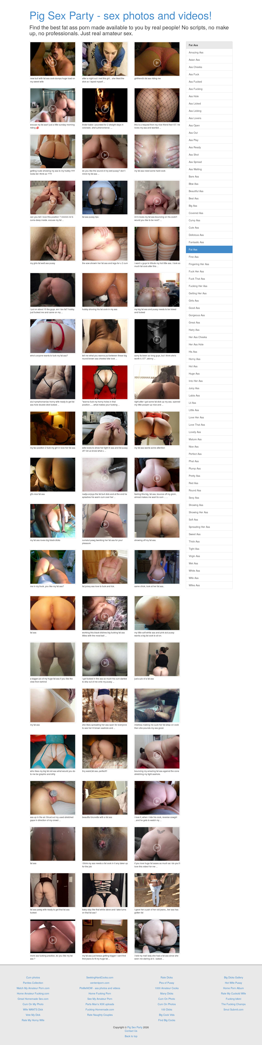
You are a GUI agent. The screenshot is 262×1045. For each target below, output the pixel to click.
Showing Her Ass (198, 512)
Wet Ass (193, 563)
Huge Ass (194, 373)
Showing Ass (196, 505)
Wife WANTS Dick (33, 1009)
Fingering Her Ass (199, 264)
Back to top (131, 1036)
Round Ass (195, 490)
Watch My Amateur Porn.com (33, 988)
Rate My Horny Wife (33, 1020)
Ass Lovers (195, 118)
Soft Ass (193, 519)
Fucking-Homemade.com (100, 1009)
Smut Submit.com (233, 1009)
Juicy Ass (194, 388)
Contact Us (131, 1031)
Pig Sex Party (134, 1027)
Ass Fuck (194, 74)
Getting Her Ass (198, 293)
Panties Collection (33, 982)
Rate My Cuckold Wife (233, 993)
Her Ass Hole (196, 344)
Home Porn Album (233, 988)
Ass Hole (194, 96)
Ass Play (193, 140)
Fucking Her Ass (198, 286)
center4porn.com (99, 982)
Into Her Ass (196, 381)
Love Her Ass (196, 417)
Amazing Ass (196, 52)
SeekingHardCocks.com (99, 977)
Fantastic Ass (196, 242)
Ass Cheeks (195, 67)
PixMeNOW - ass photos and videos (99, 988)
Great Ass (194, 322)
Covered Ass (196, 213)
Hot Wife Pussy (233, 982)
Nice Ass (194, 446)
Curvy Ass (194, 220)
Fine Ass (194, 256)
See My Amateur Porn (99, 998)
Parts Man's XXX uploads (100, 1004)
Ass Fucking (195, 89)
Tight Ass (194, 548)
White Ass (194, 570)
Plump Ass (195, 468)
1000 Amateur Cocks (167, 988)
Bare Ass (194, 176)
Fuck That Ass (197, 278)
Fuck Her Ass (196, 271)
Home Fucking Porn (100, 993)
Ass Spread (195, 162)
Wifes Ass (194, 585)
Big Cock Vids (166, 1015)
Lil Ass (192, 402)
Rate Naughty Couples (100, 1015)
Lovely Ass (195, 432)
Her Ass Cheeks (198, 337)
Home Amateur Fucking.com (33, 993)
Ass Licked (195, 103)
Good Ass (194, 308)
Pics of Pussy (166, 982)
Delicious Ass (196, 235)
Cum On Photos (167, 1004)
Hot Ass (193, 366)
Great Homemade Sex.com (33, 998)
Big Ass (193, 205)
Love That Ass (197, 424)
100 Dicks (166, 1009)
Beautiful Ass (196, 191)
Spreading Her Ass (199, 527)
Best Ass (194, 198)
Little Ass (194, 410)
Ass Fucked (195, 81)
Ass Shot (194, 154)
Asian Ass (194, 59)
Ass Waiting (195, 169)
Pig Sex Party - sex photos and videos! (120, 14)
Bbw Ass (193, 184)
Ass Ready (195, 147)
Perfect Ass (195, 454)
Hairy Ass (194, 329)
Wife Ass (194, 578)
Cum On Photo (166, 998)
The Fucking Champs (233, 1004)
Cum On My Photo (33, 1004)
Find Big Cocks (166, 1020)
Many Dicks (166, 993)
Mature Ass (195, 439)
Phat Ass (194, 461)
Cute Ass (194, 227)
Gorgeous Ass (197, 315)
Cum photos (33, 977)
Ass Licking (195, 111)
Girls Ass (194, 300)
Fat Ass (193, 249)
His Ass (193, 351)
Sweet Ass (195, 534)
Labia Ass (194, 395)
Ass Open (194, 125)
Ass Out (193, 132)
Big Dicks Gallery (233, 977)
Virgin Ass (194, 556)
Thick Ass (194, 541)
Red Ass (193, 483)
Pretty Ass (194, 475)
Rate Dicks (167, 977)
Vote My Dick (33, 1015)
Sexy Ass (194, 497)
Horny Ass (194, 359)
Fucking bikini (233, 998)
